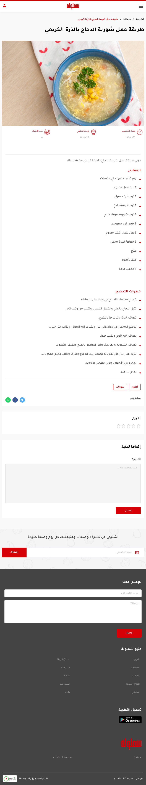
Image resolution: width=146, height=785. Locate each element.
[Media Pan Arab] (10, 778)
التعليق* (136, 459)
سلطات (135, 668)
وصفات (127, 19)
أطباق (135, 387)
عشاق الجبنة (63, 659)
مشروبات (65, 684)
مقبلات (136, 676)
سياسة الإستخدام (62, 757)
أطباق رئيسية (133, 684)
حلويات (66, 676)
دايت (67, 692)
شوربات (120, 387)
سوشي (136, 692)
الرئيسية (140, 19)
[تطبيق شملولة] (73, 719)
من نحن (138, 757)
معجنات (65, 668)
